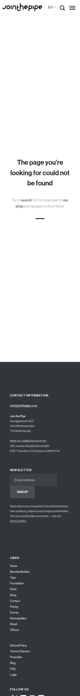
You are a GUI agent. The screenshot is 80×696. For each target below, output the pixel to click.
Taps (13, 577)
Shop (13, 595)
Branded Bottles (20, 571)
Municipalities (18, 618)
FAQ (13, 669)
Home (13, 566)
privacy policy (18, 521)
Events (14, 612)
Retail (13, 624)
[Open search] (62, 9)
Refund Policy (18, 645)
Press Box (16, 657)
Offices (14, 630)
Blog (13, 663)
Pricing (14, 606)
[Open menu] (72, 7)
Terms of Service (20, 651)
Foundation (17, 583)
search (26, 200)
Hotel (13, 589)
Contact (15, 601)
